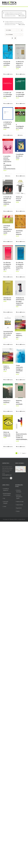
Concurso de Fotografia (5, 502)
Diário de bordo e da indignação (6, 434)
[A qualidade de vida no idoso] (20, 145)
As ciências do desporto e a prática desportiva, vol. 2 (20, 266)
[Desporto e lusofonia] (7, 390)
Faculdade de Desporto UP (6, 489)
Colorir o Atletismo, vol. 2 (6, 367)
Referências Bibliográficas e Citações (19, 496)
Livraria (4, 506)
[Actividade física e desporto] (20, 221)
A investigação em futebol (20, 126)
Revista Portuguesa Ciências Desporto (7, 494)
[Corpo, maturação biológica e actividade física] (20, 355)
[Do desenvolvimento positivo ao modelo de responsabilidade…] (20, 422)
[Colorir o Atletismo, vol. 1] (20, 323)
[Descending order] (21, 30)
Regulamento (19, 508)
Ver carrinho (22, 15)
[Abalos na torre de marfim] (20, 187)
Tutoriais (17, 511)
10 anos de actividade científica (6, 63)
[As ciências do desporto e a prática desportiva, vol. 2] (20, 252)
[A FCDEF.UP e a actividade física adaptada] (7, 113)
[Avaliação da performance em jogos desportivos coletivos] (20, 287)
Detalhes (10, 74)
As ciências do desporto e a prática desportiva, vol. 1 (7, 266)
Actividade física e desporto (19, 232)
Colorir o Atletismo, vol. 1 (19, 335)
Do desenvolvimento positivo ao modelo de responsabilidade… (22, 435)
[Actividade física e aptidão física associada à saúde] (7, 219)
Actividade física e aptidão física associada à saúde (7, 229)
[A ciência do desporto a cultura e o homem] (20, 51)
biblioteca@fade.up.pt (6, 475)
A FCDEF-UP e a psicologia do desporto (7, 94)
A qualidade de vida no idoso (19, 156)
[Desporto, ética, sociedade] (20, 390)
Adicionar (6, 74)
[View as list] (15, 38)
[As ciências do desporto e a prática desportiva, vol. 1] (7, 252)
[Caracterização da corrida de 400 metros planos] (7, 322)
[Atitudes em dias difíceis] (7, 287)
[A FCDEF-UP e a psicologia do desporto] (7, 84)
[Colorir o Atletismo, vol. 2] (7, 356)
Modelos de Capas (19, 501)
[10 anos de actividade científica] (7, 51)
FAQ (4, 498)
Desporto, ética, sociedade (19, 402)
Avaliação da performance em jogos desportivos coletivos (20, 301)
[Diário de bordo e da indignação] (7, 422)
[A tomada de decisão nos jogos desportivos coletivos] (7, 187)
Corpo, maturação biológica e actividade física (19, 369)
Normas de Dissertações (18, 491)
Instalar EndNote (19, 504)
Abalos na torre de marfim (19, 198)
